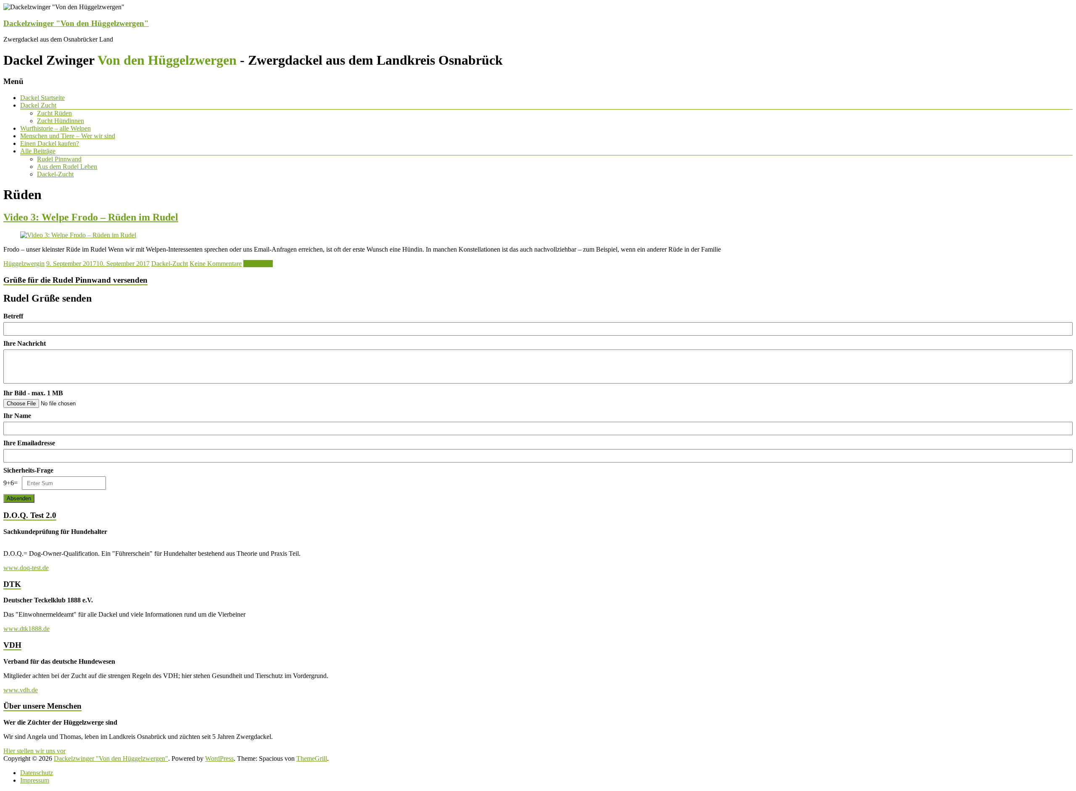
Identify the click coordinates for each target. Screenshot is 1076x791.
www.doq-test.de (26, 567)
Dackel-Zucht (55, 174)
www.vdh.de (20, 690)
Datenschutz (36, 772)
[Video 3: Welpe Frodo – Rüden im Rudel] (78, 235)
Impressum (34, 780)
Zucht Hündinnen (60, 120)
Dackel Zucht (38, 105)
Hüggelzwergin (24, 263)
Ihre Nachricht (24, 343)
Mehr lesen (258, 263)
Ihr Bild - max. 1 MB (33, 393)
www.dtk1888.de (26, 628)
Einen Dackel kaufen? (49, 143)
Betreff (13, 316)
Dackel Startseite (42, 97)
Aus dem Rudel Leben (67, 166)
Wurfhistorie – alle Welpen (55, 128)
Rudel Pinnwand (59, 159)
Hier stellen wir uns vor (34, 750)
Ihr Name (17, 415)
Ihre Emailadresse (29, 443)
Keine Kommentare (216, 263)
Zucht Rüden (54, 113)
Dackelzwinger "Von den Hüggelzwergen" (76, 23)
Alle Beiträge (37, 151)
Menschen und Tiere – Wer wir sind (67, 135)
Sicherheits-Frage (28, 470)
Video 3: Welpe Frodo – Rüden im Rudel (90, 217)
